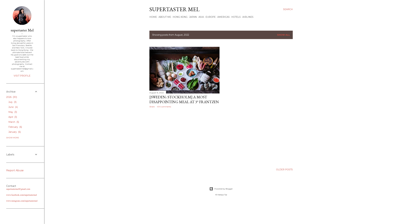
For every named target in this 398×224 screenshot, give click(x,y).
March (13, 122)
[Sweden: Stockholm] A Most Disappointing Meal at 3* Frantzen (184, 99)
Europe (211, 17)
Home (153, 17)
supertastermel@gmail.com (18, 188)
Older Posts (284, 169)
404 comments (164, 106)
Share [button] (152, 106)
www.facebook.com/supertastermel (21, 194)
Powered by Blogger (223, 189)
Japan (193, 17)
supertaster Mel (174, 9)
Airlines (247, 17)
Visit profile (22, 75)
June (12, 107)
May (12, 112)
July (12, 102)
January (14, 132)
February (14, 127)
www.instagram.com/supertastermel (21, 200)
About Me (165, 17)
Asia (201, 17)
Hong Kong (180, 17)
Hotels (236, 17)
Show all (283, 34)
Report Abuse (15, 170)
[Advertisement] (184, 137)
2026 (11, 97)
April (12, 117)
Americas (223, 17)
